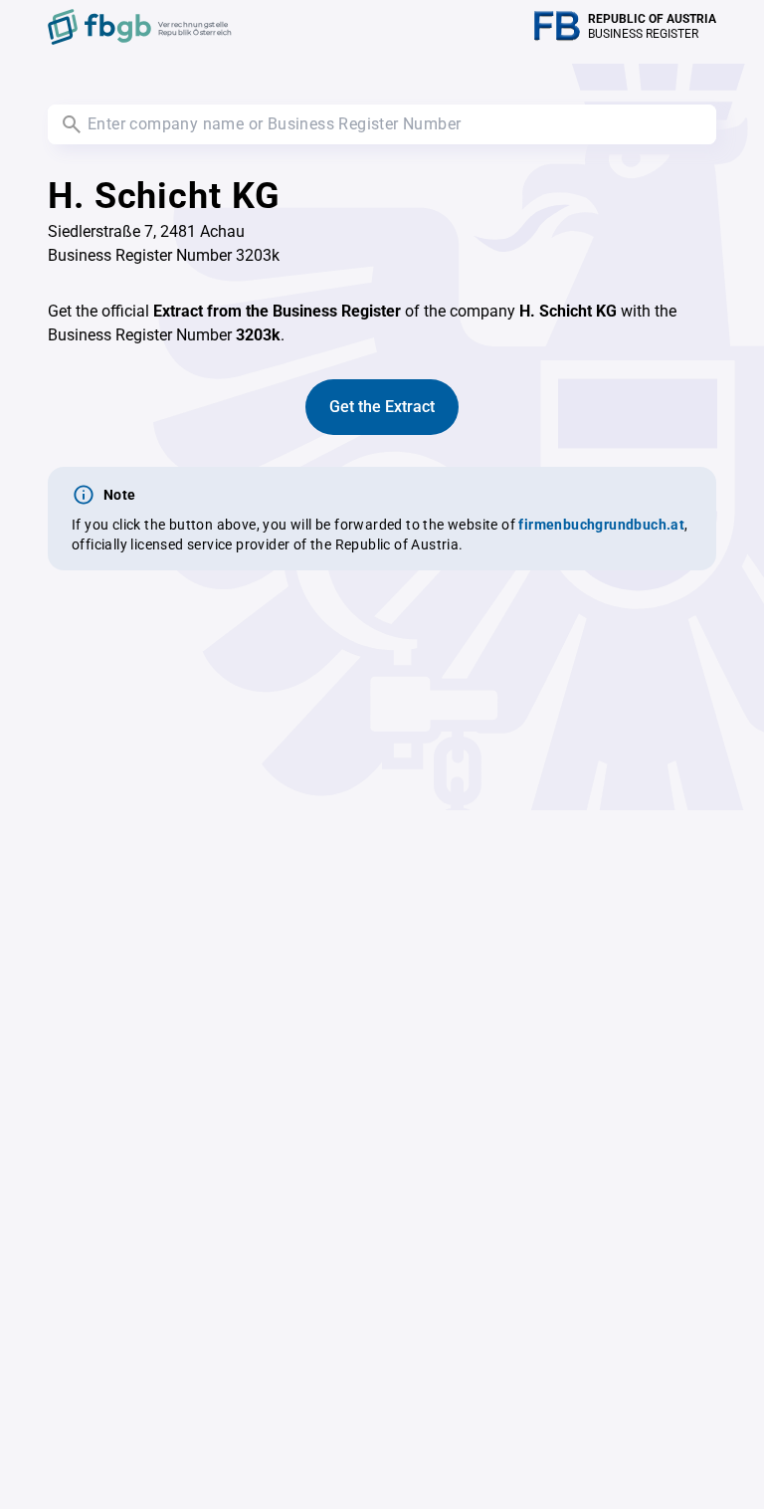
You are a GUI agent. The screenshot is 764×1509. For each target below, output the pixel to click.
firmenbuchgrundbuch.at (601, 525)
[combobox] (382, 124)
